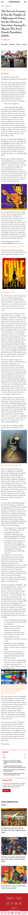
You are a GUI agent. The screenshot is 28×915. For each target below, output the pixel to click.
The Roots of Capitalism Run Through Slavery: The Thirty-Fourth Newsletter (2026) (14, 766)
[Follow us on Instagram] (16, 903)
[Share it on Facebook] (5, 913)
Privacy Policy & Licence (14, 910)
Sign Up (6, 790)
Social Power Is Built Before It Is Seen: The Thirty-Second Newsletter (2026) (14, 774)
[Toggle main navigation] (2, 1)
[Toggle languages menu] (25, 1)
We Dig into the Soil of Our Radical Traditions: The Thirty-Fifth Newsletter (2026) (13, 762)
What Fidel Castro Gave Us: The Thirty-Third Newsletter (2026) (14, 770)
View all (3, 805)
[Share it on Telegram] (15, 913)
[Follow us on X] (8, 903)
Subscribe (10, 898)
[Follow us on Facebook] (12, 903)
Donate (19, 898)
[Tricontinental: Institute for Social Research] (14, 2)
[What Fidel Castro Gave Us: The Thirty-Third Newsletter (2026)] (14, 875)
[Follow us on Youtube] (20, 903)
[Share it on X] (2, 913)
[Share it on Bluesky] (12, 913)
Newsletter (8, 6)
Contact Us (14, 908)
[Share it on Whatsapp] (8, 913)
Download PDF (24, 913)
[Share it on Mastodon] (19, 913)
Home (2, 6)
